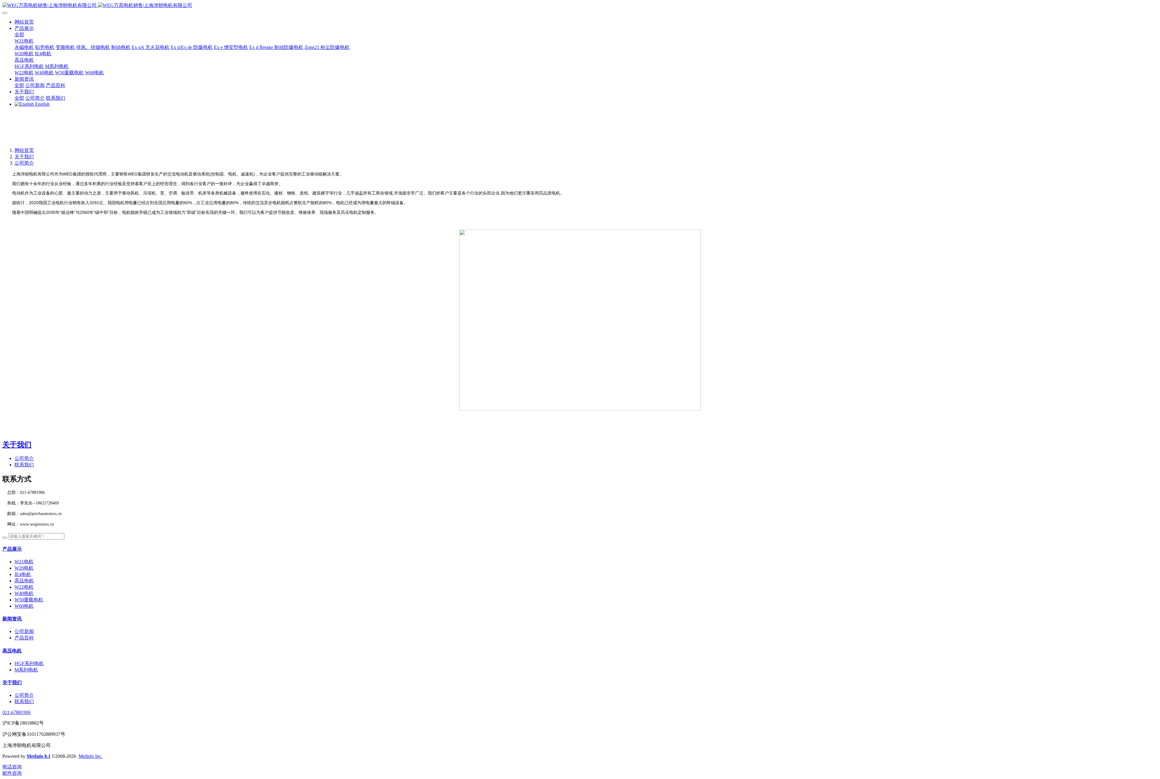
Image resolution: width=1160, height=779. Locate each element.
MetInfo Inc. (90, 756)
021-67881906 (16, 712)
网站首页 (24, 21)
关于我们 (24, 156)
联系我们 (24, 464)
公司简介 (24, 163)
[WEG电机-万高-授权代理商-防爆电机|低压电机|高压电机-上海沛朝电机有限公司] (580, 5)
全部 (19, 34)
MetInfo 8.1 (38, 756)
